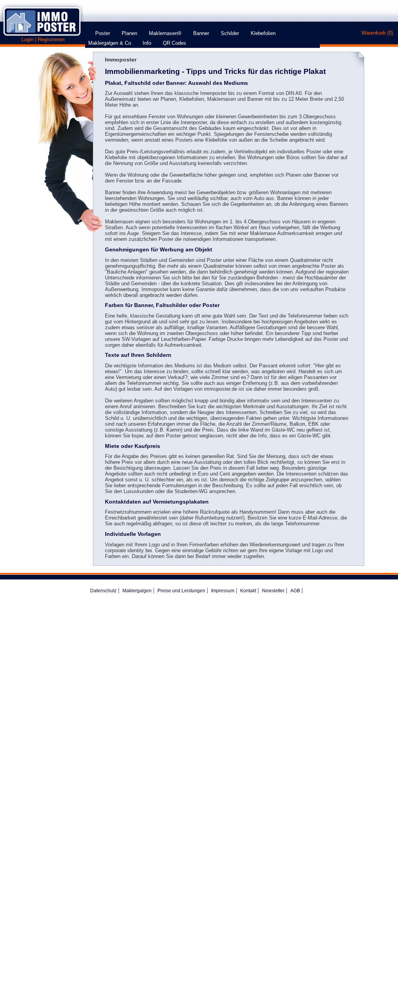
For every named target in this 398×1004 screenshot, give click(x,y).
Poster (105, 33)
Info (149, 43)
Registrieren (51, 39)
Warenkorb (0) (377, 33)
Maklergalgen (137, 590)
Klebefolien (265, 33)
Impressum (222, 590)
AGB (295, 590)
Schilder (232, 33)
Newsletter (273, 590)
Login (27, 39)
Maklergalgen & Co (112, 43)
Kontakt (248, 590)
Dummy (88, 30)
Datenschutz (103, 590)
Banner (203, 33)
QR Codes (174, 43)
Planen (132, 33)
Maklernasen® (167, 33)
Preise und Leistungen (181, 590)
